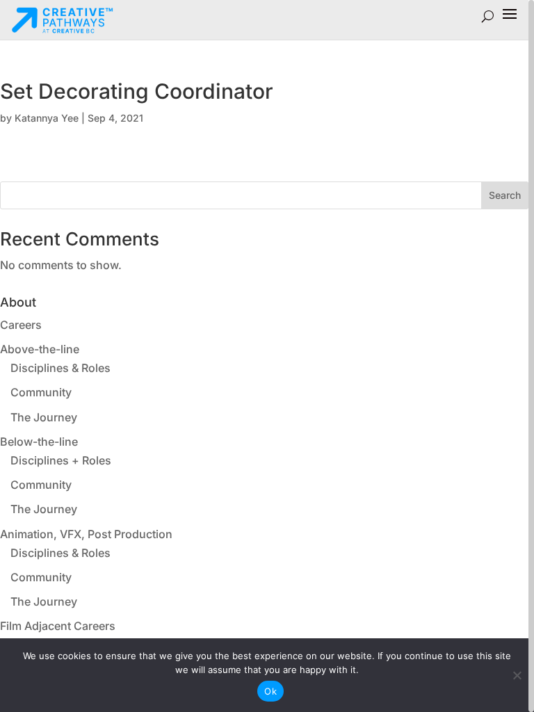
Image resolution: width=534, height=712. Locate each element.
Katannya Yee (47, 118)
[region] (267, 356)
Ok (270, 691)
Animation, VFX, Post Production (86, 534)
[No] (517, 675)
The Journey (43, 417)
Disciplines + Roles (60, 460)
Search (505, 195)
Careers (21, 325)
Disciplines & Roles (60, 368)
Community (41, 392)
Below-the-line (39, 441)
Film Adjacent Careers (57, 626)
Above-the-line (39, 349)
